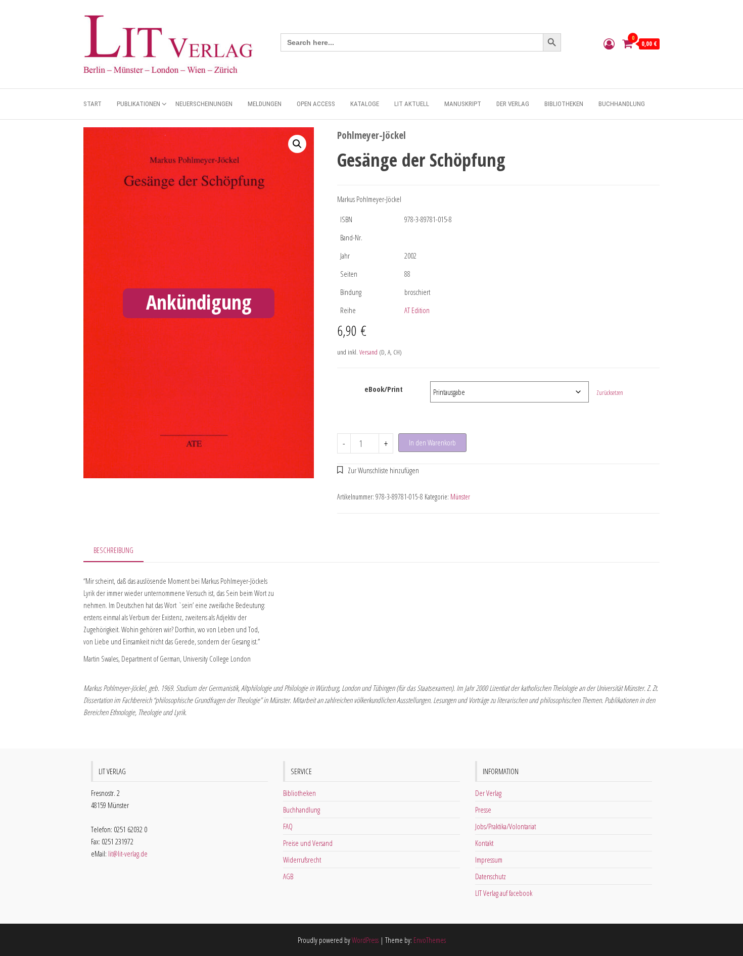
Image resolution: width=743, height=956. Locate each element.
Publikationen (138, 104)
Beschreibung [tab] (113, 550)
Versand (368, 352)
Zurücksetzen (609, 392)
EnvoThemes (429, 940)
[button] (297, 144)
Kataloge (364, 104)
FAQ (288, 826)
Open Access (316, 104)
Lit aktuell (411, 104)
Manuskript (462, 104)
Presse (483, 809)
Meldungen (265, 104)
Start (92, 104)
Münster (460, 496)
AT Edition (417, 310)
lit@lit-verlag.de (128, 853)
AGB (288, 876)
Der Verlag (512, 104)
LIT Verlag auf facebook (503, 893)
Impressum (488, 859)
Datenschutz (490, 876)
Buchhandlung (621, 104)
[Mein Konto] (609, 43)
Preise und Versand (308, 843)
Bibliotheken (563, 104)
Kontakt (484, 843)
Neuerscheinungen (204, 104)
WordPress (365, 940)
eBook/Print (383, 389)
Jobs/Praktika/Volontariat (505, 826)
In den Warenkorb (432, 442)
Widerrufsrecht (302, 859)
